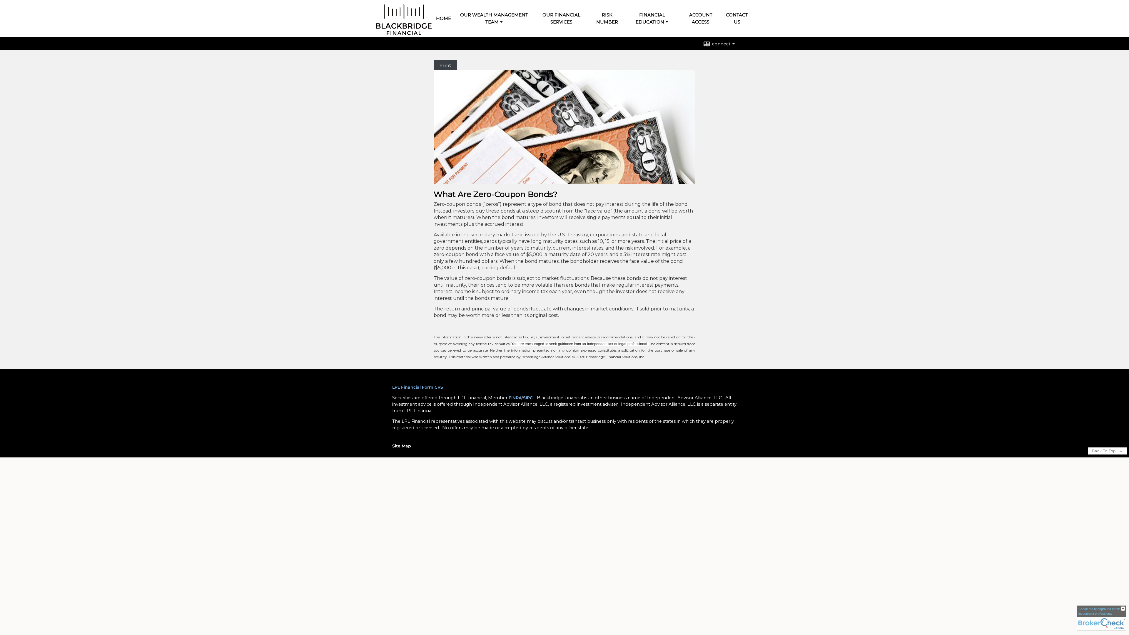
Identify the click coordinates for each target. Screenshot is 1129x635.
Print (445, 65)
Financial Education (650, 18)
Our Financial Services (561, 18)
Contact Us (737, 18)
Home (443, 18)
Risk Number (607, 18)
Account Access (700, 18)
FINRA (515, 397)
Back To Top (1104, 451)
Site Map (401, 446)
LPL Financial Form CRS (417, 387)
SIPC (528, 397)
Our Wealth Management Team (494, 18)
